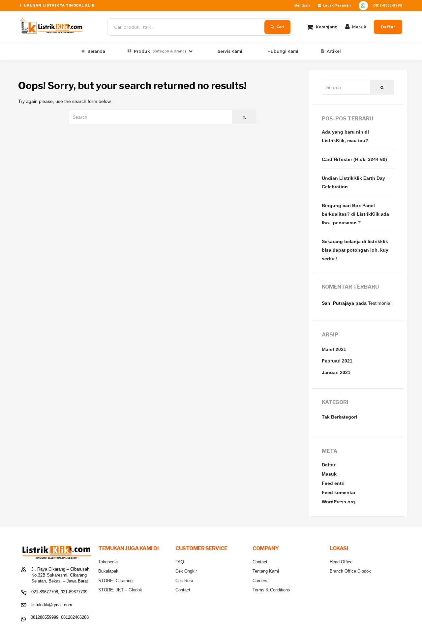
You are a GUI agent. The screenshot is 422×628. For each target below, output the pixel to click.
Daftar (388, 26)
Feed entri (333, 483)
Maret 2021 (334, 349)
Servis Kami (230, 51)
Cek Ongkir (186, 571)
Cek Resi (184, 580)
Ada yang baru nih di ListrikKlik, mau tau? (345, 136)
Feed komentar (338, 492)
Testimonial (379, 303)
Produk (160, 51)
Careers (260, 580)
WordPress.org (338, 501)
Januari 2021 (336, 372)
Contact (182, 589)
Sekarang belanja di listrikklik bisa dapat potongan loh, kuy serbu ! (355, 250)
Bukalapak (108, 571)
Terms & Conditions (271, 589)
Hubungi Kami (282, 51)
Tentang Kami (266, 571)
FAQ (179, 561)
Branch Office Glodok (350, 571)
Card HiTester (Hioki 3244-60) (354, 159)
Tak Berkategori (339, 417)
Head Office (341, 561)
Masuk (329, 474)
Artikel (334, 51)
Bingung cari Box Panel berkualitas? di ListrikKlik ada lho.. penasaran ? (355, 214)
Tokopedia (108, 561)
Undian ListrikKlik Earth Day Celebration (353, 182)
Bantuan (302, 5)
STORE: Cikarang (115, 580)
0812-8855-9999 (387, 5)
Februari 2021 (337, 360)
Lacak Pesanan (337, 5)
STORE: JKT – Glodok (120, 589)
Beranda (96, 51)
